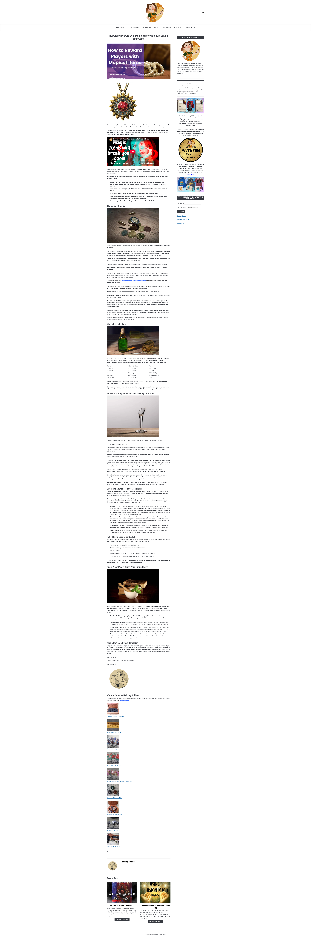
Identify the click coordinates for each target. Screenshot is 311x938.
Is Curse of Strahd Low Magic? (122, 906)
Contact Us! (178, 28)
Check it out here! (190, 174)
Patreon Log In (166, 28)
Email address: (181, 207)
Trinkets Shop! (124, 700)
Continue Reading (122, 919)
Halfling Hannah (128, 862)
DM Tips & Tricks (121, 28)
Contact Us (180, 223)
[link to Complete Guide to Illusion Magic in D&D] (155, 892)
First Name (180, 203)
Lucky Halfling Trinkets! (150, 28)
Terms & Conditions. (183, 219)
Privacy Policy (190, 28)
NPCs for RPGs (134, 28)
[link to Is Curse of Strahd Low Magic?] (122, 892)
